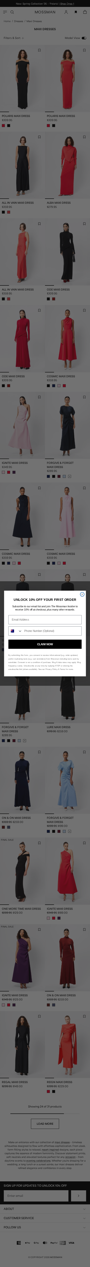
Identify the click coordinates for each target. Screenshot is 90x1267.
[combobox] (15, 631)
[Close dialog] (82, 594)
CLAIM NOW (45, 644)
